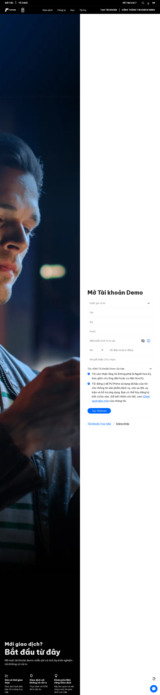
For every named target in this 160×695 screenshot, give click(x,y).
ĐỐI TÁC (9, 3)
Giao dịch (47, 10)
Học (72, 10)
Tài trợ (82, 10)
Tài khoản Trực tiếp (99, 423)
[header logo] (15, 10)
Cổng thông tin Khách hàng (138, 10)
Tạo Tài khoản (108, 10)
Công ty (61, 10)
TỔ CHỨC (23, 3)
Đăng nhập (122, 423)
